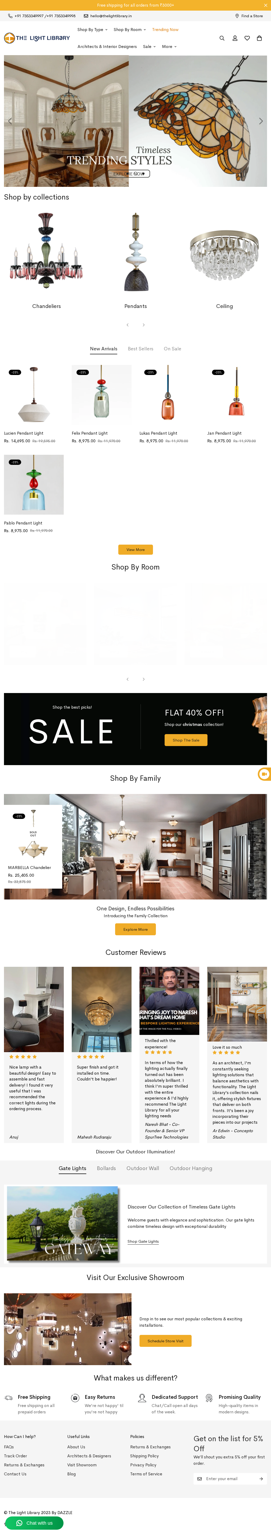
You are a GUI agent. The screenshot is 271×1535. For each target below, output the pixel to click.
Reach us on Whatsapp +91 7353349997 (135, 5)
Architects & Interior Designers (107, 46)
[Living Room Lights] (45, 624)
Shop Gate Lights (143, 1241)
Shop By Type (90, 29)
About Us (76, 1447)
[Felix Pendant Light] (102, 395)
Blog (71, 1474)
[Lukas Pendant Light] (169, 395)
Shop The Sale (186, 740)
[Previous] (10, 121)
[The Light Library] (37, 38)
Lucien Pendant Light (23, 433)
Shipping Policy (144, 1456)
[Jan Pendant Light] (237, 395)
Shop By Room (128, 29)
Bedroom (206, 651)
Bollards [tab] (106, 1168)
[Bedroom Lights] (226, 624)
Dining (113, 651)
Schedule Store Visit (165, 1340)
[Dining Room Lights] (135, 624)
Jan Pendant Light (224, 433)
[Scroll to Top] (261, 1506)
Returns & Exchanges (24, 1465)
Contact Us (15, 1474)
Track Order (15, 1456)
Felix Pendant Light (90, 433)
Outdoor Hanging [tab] (191, 1168)
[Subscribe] (261, 1479)
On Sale (172, 349)
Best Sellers (140, 349)
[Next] (261, 121)
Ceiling (224, 306)
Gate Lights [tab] (72, 1168)
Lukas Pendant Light (158, 433)
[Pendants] (135, 255)
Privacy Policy (143, 1465)
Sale (147, 46)
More (167, 46)
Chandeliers (46, 306)
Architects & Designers (89, 1456)
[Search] (222, 38)
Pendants (135, 306)
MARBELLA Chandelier (29, 867)
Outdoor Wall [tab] (143, 1168)
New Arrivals (103, 349)
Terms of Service (146, 1474)
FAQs (9, 1447)
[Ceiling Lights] (224, 255)
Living (22, 651)
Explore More (135, 929)
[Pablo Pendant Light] (34, 485)
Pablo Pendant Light (23, 523)
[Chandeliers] (46, 255)
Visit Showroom (82, 1465)
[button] (259, 38)
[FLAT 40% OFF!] (135, 729)
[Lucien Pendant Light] (34, 395)
